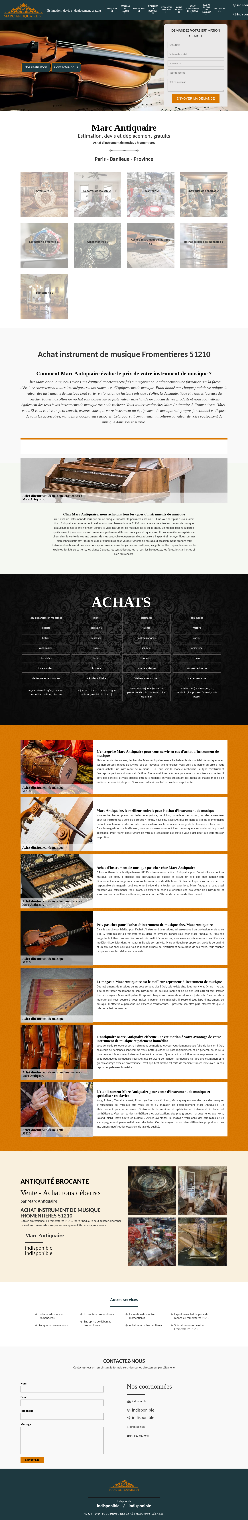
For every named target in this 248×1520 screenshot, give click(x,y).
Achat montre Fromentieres (145, 1325)
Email (24, 1397)
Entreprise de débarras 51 (153, 10)
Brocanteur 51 (139, 10)
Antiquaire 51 (112, 10)
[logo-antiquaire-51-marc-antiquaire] (23, 10)
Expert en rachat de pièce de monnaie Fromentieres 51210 (191, 1316)
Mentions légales (150, 1514)
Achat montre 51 (178, 10)
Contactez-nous (66, 67)
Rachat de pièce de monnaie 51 (206, 10)
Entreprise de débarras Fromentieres (97, 1323)
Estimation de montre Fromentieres (142, 1316)
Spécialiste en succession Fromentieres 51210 (189, 1327)
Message (26, 1424)
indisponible (38, 1248)
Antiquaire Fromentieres (53, 1325)
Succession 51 (219, 10)
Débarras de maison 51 (125, 10)
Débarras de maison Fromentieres (50, 1316)
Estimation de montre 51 (166, 10)
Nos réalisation (36, 67)
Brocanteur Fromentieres (99, 1314)
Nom (24, 1383)
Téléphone (27, 1411)
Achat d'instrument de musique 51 (192, 10)
